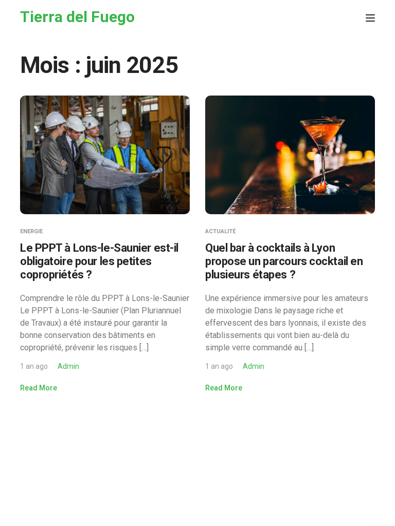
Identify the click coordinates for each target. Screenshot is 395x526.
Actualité (220, 231)
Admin (68, 366)
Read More (38, 388)
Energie (31, 231)
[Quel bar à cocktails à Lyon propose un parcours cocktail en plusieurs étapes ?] (290, 154)
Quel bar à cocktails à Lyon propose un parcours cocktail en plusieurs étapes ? (284, 261)
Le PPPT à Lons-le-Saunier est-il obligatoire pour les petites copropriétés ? (99, 261)
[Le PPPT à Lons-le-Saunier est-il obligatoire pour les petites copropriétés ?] (105, 154)
